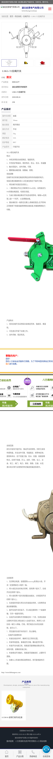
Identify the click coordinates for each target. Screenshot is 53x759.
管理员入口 (35, 741)
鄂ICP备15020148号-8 (34, 734)
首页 (11, 16)
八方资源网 (19, 741)
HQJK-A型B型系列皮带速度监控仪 (40, 717)
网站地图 (43, 741)
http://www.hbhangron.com (10, 672)
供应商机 (18, 16)
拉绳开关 (26, 16)
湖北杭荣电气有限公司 (22, 738)
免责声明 (27, 741)
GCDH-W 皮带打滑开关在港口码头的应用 (17, 717)
